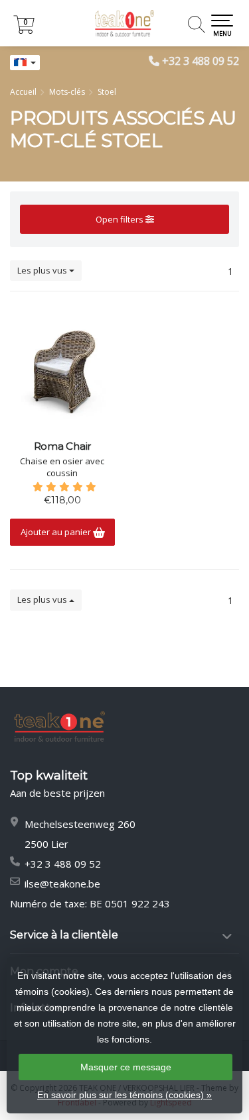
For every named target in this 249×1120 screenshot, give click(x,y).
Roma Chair (63, 446)
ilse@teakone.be (62, 883)
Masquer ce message (125, 1067)
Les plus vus (43, 270)
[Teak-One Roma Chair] (62, 367)
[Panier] (24, 30)
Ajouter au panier (57, 532)
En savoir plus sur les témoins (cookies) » (124, 1095)
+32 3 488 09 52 (200, 61)
